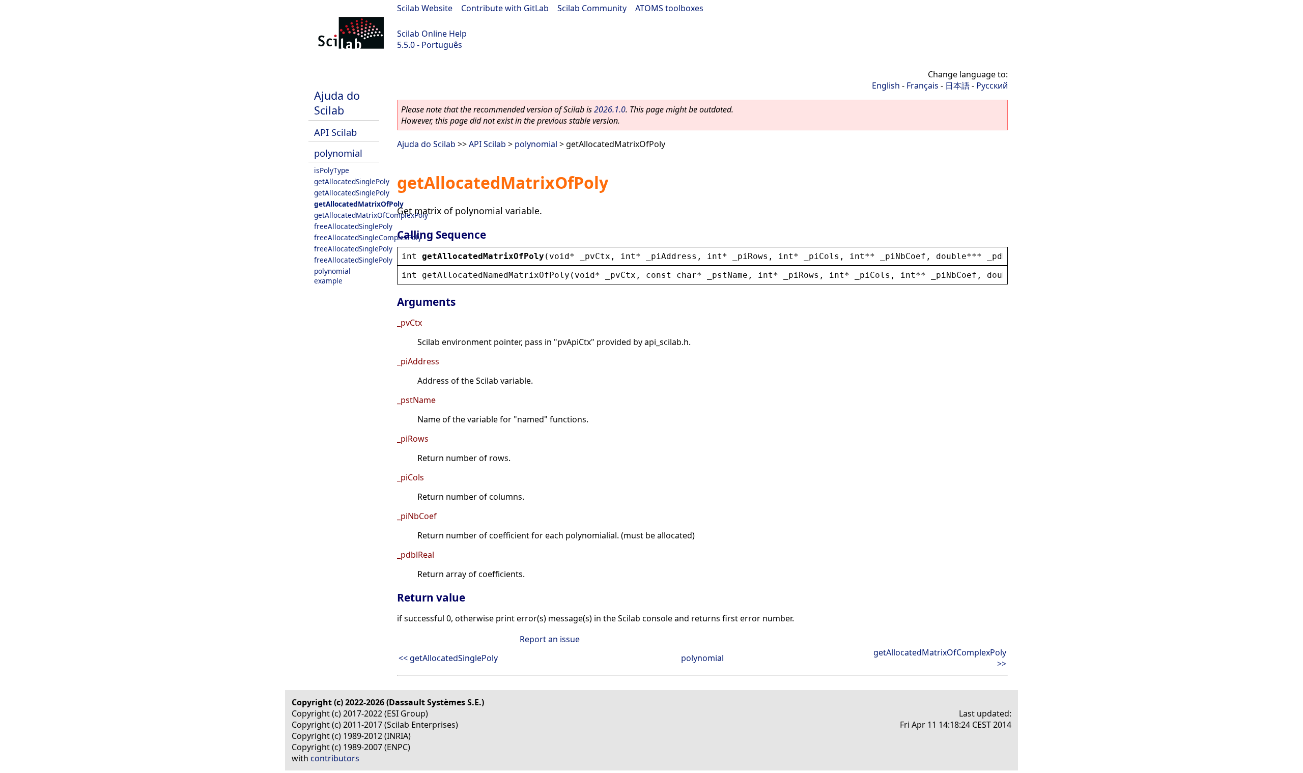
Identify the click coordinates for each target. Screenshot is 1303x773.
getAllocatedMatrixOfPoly (359, 204)
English (886, 85)
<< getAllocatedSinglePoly (448, 658)
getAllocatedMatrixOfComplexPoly (371, 215)
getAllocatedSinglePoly (351, 181)
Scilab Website (424, 8)
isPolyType (331, 170)
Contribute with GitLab (505, 8)
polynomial (338, 153)
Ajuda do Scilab (337, 103)
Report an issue (550, 639)
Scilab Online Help (432, 33)
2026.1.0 (610, 109)
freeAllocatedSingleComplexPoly (367, 237)
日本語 (957, 85)
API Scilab (335, 132)
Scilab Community (592, 8)
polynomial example (332, 275)
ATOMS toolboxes (669, 8)
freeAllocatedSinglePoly (353, 226)
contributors (334, 758)
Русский (992, 85)
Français (923, 85)
